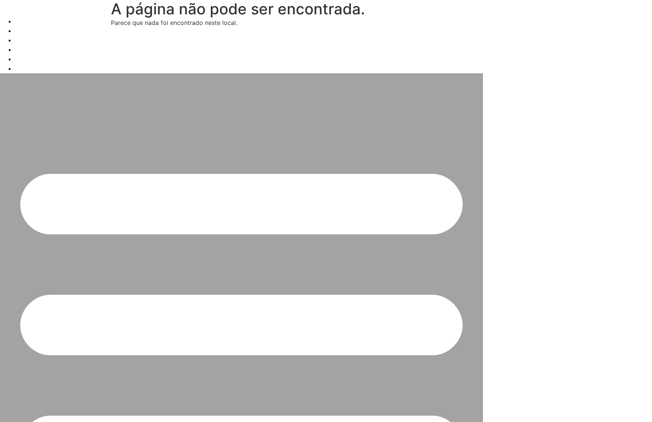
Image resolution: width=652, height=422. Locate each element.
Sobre (23, 30)
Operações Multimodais (49, 40)
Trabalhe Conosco (41, 68)
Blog (21, 59)
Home (23, 21)
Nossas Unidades (40, 49)
